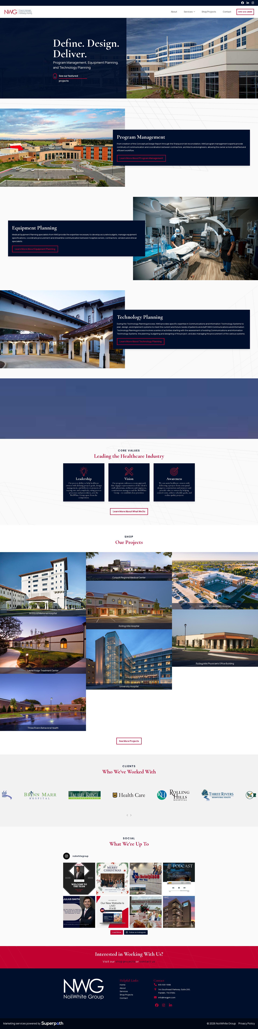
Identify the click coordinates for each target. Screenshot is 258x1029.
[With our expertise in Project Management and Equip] (179, 912)
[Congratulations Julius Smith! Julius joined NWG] (79, 912)
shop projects (125, 961)
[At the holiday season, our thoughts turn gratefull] (112, 879)
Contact (124, 998)
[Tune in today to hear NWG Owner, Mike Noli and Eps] (179, 879)
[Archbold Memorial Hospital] (43, 584)
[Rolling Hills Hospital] (129, 604)
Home (122, 984)
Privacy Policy (246, 1023)
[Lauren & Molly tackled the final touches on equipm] (146, 879)
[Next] (130, 815)
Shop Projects (126, 994)
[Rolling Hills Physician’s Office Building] (215, 637)
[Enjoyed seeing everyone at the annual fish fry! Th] (146, 912)
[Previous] (127, 815)
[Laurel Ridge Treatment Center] (43, 644)
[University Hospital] (129, 659)
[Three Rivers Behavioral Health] (43, 702)
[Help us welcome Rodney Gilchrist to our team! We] (79, 879)
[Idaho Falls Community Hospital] (215, 580)
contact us (147, 961)
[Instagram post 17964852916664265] (112, 912)
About (123, 988)
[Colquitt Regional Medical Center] (129, 566)
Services (124, 991)
